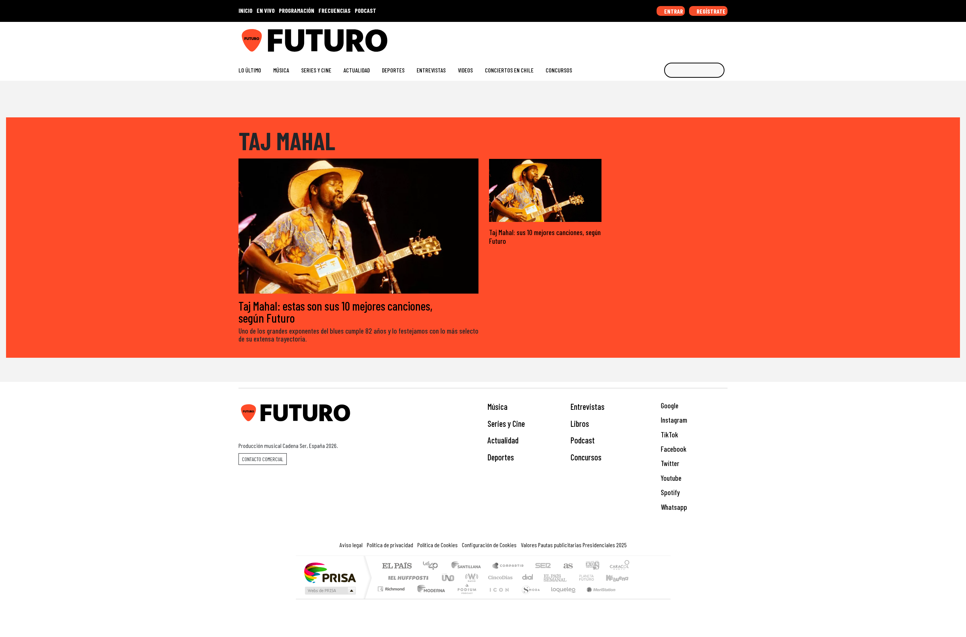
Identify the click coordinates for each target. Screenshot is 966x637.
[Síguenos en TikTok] (663, 37)
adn (592, 566)
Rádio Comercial (630, 598)
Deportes (393, 70)
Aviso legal (351, 544)
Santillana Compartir (508, 566)
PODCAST (365, 10)
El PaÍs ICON (498, 598)
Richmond (392, 598)
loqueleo (561, 598)
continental (527, 577)
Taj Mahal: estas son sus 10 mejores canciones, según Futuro (335, 311)
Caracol (619, 566)
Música (281, 70)
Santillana (468, 566)
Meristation (597, 598)
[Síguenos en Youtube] (699, 37)
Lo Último (249, 70)
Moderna (429, 598)
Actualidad (356, 70)
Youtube (670, 478)
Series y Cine (316, 70)
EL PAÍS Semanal (548, 577)
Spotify (669, 492)
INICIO (245, 10)
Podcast (583, 440)
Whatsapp (673, 507)
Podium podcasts (392, 587)
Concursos (559, 70)
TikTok (668, 434)
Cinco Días (499, 577)
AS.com (567, 566)
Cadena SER (543, 566)
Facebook (672, 449)
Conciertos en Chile (509, 70)
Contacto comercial (262, 459)
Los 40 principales (433, 566)
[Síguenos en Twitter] (687, 37)
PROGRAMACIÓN (296, 10)
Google (668, 405)
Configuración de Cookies (489, 544)
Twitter (669, 463)
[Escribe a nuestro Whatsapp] (724, 37)
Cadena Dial (593, 577)
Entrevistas (431, 70)
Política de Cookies (437, 544)
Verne (570, 577)
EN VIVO (266, 10)
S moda (528, 598)
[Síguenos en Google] (639, 37)
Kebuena (620, 577)
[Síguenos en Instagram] (651, 37)
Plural (464, 598)
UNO (448, 577)
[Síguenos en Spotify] (711, 37)
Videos (465, 70)
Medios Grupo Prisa (330, 590)
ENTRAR (673, 11)
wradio (470, 577)
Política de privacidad (390, 544)
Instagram (673, 419)
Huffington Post (407, 577)
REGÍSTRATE (710, 11)
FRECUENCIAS (334, 10)
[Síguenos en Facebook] (675, 37)
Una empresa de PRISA (330, 572)
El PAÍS (397, 566)
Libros (580, 423)
